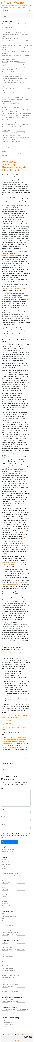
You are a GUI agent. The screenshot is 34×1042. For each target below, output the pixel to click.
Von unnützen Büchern (7, 95)
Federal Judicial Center (7, 999)
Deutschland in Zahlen (7, 947)
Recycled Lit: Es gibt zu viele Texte (10, 107)
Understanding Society (7, 898)
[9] (24, 538)
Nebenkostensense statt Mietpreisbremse (12, 97)
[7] (26, 485)
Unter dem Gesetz (6, 901)
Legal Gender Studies (7, 925)
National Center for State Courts (10, 1001)
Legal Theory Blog (6, 882)
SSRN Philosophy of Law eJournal (10, 930)
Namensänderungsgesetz (10, 255)
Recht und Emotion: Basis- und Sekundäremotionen (15, 124)
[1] (27, 223)
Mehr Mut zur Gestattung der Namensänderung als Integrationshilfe (14, 166)
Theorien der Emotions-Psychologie (11, 122)
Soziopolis (4, 982)
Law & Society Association (8, 952)
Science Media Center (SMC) (9, 970)
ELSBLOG (4, 866)
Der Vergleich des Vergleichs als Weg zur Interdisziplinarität (17, 45)
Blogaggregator (6, 861)
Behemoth (4, 945)
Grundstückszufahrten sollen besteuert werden (14, 82)
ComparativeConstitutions (8, 1020)
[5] (13, 432)
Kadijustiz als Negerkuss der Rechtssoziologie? (14, 23)
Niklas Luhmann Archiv (7, 956)
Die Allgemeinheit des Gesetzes (10, 71)
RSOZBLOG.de (12, 3)
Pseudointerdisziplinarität (8, 59)
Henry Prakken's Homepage (9, 916)
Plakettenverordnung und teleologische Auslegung (14, 143)
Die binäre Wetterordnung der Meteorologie (13, 141)
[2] (15, 229)
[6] (6, 464)
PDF (28, 758)
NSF (3, 958)
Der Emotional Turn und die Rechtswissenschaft (14, 135)
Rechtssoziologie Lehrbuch (9, 965)
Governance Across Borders (9, 875)
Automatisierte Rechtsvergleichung (11, 38)
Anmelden (17, 1040)
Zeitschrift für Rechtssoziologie (10, 905)
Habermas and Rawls (7, 878)
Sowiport (4, 979)
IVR (3, 918)
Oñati (3, 961)
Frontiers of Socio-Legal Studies (10, 873)
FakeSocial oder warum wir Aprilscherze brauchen (14, 32)
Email (3, 817)
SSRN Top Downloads (7, 986)
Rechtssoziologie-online (8, 968)
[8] (12, 505)
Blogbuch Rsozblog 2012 (8, 851)
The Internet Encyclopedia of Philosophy (12, 932)
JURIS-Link (7, 720)
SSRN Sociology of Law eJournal (10, 984)
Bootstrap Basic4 (21, 1034)
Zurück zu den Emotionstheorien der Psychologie (14, 117)
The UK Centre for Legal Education (10, 1012)
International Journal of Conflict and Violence (13, 949)
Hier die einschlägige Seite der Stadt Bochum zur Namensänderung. (14, 653)
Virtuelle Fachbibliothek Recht (9, 934)
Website (3, 824)
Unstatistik (4, 989)
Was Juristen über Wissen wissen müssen (12, 76)
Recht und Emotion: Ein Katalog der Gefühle (13, 126)
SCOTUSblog (5, 892)
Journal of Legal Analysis (8, 920)
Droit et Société (6, 864)
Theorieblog (5, 896)
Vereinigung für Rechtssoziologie (10, 991)
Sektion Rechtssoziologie (8, 972)
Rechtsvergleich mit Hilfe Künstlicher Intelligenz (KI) (15, 40)
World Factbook (6, 1027)
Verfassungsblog (6, 903)
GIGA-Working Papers (7, 1024)
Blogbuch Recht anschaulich (9, 849)
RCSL (3, 963)
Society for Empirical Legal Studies (10, 975)
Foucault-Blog (5, 871)
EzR (3, 913)
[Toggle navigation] (5, 15)
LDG (3, 954)
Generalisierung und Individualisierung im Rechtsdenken (16, 74)
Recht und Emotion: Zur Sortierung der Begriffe (14, 133)
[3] (16, 409)
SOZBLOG (4, 894)
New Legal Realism (6, 885)
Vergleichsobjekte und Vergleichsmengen (12, 43)
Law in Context (5, 923)
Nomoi (3, 887)
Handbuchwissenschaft (8, 92)
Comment (4, 788)
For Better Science (6, 868)
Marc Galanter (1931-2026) (9, 30)
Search (29, 10)
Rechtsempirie (5, 889)
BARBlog (4, 859)
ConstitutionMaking (7, 1022)
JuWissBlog (5, 880)
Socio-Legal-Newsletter (8, 977)
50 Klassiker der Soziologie (9, 942)
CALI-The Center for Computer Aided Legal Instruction (15, 1009)
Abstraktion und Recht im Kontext (10, 61)
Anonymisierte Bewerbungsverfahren (13, 747)
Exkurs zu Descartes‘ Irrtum (9, 119)
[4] (16, 426)
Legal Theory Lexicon (7, 927)
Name (3, 809)
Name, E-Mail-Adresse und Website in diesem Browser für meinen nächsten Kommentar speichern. (15, 835)
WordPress (10, 1034)
